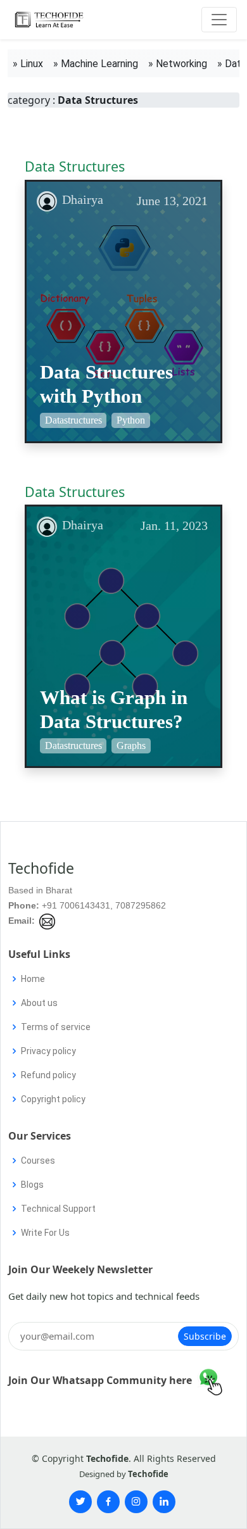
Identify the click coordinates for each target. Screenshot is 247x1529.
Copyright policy (53, 1099)
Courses (38, 1160)
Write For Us (45, 1232)
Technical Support (58, 1208)
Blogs (32, 1184)
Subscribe (205, 1336)
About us (39, 1002)
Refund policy (48, 1075)
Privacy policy (48, 1051)
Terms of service (56, 1026)
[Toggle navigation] (219, 19)
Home (33, 978)
